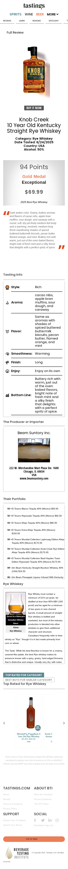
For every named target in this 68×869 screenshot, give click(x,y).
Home (6, 794)
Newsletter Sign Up (43, 825)
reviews (7, 20)
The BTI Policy (41, 804)
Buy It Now (34, 108)
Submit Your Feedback (14, 820)
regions (37, 20)
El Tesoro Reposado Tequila (28, 515)
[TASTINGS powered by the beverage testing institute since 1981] (34, 6)
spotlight (54, 20)
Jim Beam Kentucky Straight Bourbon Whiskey (37, 568)
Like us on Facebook (37, 820)
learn (22, 20)
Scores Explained (42, 799)
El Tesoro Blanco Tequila (26, 508)
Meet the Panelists (43, 794)
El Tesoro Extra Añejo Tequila (29, 530)
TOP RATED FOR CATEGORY (23, 675)
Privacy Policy (10, 808)
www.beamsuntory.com (34, 478)
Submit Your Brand (12, 825)
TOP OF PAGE (31, 839)
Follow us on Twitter (44, 820)
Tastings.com (51, 852)
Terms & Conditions (13, 804)
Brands (6, 799)
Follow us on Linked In (51, 820)
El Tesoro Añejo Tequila (26, 523)
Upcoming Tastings (58, 820)
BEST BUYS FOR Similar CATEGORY (28, 680)
